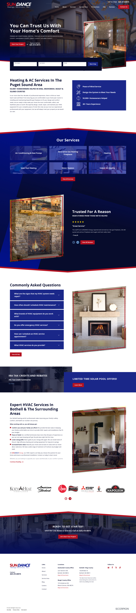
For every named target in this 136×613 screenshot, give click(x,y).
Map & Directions (63, 575)
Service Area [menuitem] (83, 7)
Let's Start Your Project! (68, 536)
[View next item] (77, 242)
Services (44, 575)
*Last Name (42, 63)
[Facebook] (112, 567)
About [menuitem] (64, 7)
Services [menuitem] (73, 7)
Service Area (45, 578)
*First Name (17, 63)
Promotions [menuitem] (95, 7)
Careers (44, 585)
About (44, 571)
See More (11, 383)
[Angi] (120, 567)
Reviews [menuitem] (112, 7)
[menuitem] (9, 610)
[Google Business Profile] (108, 567)
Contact (44, 589)
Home (43, 568)
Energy (17, 453)
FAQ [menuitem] (104, 7)
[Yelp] (116, 567)
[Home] (19, 5)
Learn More (78, 385)
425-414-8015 (123, 2)
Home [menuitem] (57, 7)
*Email (65, 63)
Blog (43, 582)
